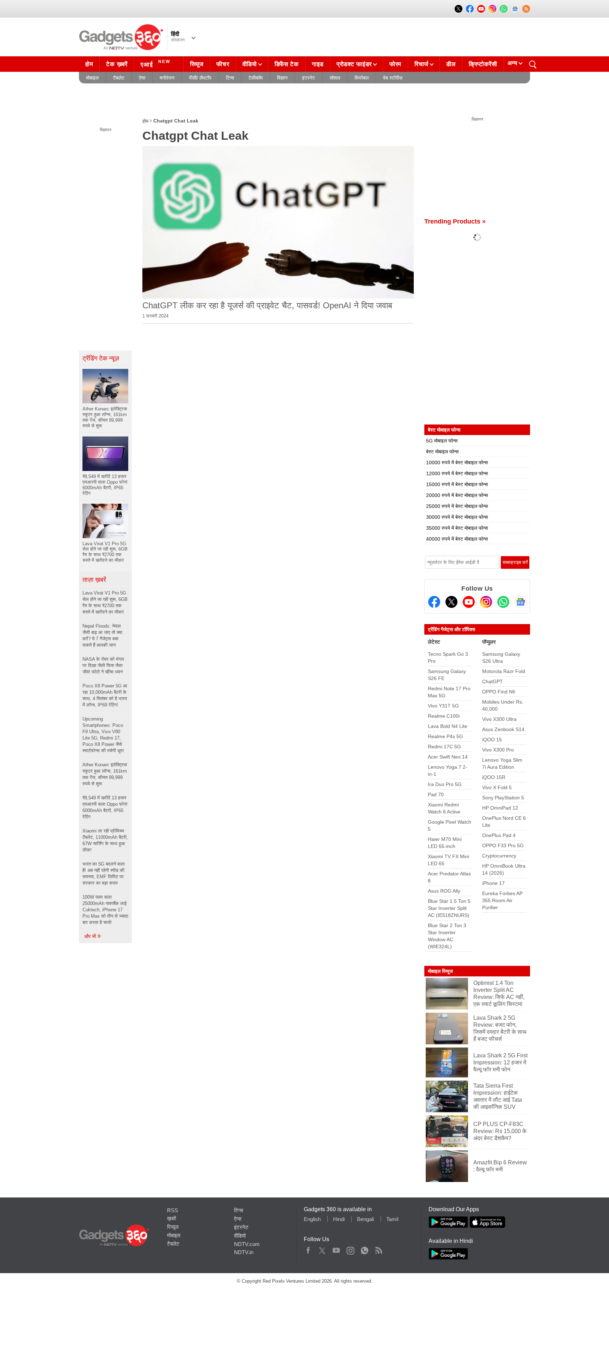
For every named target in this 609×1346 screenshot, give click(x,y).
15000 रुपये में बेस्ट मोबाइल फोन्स (457, 484)
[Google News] (521, 602)
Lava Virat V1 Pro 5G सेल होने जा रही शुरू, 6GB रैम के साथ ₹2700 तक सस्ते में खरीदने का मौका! (105, 602)
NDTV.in (243, 1252)
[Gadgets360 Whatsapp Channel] (503, 602)
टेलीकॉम (255, 78)
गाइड (318, 64)
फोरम (395, 64)
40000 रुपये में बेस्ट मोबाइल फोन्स (457, 539)
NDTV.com (247, 1244)
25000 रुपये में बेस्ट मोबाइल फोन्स (457, 506)
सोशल (335, 78)
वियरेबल (362, 78)
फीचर (222, 64)
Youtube (336, 1249)
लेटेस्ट (434, 642)
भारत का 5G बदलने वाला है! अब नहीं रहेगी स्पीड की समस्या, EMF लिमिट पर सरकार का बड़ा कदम (103, 873)
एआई (155, 63)
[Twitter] (451, 602)
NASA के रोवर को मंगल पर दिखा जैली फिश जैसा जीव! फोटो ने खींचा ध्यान (103, 665)
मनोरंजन (167, 78)
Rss (378, 1249)
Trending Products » (455, 221)
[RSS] (526, 9)
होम (89, 64)
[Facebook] (434, 602)
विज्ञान (282, 78)
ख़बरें (171, 1218)
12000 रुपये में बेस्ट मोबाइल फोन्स (457, 473)
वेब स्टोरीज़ (392, 78)
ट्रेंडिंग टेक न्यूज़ (100, 358)
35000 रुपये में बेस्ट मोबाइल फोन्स (457, 528)
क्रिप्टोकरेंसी (483, 64)
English (312, 1219)
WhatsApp (364, 1249)
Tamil (392, 1219)
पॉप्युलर (489, 642)
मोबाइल (92, 78)
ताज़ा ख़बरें (94, 579)
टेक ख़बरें (116, 64)
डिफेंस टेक (287, 64)
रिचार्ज (421, 64)
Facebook (308, 1249)
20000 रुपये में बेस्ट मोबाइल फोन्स (457, 495)
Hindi (339, 1219)
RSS (172, 1210)
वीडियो (249, 64)
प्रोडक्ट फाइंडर (354, 64)
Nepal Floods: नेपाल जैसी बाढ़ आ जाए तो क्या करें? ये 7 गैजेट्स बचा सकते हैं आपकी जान (102, 635)
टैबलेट (118, 78)
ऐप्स (142, 78)
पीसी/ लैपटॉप (200, 78)
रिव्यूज (197, 64)
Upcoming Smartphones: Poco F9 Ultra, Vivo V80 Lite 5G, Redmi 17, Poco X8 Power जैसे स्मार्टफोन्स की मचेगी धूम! (103, 734)
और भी (90, 936)
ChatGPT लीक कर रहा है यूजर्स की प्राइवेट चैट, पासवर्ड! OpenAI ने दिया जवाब (267, 305)
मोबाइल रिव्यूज (440, 971)
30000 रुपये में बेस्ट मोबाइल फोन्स (457, 517)
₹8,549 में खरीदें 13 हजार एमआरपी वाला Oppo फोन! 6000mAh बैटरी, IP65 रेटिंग (105, 807)
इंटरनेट (308, 78)
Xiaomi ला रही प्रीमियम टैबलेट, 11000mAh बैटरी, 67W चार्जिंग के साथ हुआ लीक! (105, 840)
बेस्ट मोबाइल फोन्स (442, 451)
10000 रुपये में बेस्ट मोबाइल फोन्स (457, 462)
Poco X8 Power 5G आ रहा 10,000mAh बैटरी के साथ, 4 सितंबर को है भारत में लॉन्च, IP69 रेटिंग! (104, 695)
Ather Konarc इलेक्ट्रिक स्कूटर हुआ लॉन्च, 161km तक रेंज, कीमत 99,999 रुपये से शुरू (104, 774)
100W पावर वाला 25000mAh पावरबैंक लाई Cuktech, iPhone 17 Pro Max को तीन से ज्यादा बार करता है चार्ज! (105, 909)
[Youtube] (469, 602)
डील (450, 64)
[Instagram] (486, 602)
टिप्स (230, 78)
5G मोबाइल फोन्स (441, 441)
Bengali (365, 1219)
